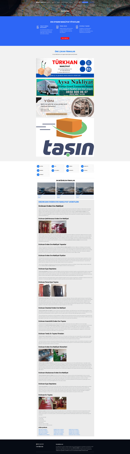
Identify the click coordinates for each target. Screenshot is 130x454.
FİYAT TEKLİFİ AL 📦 (54, 231)
